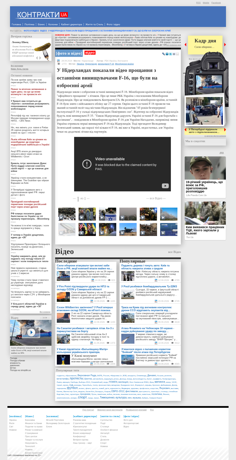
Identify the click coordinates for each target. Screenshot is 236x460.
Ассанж (160, 376)
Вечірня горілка (21, 36)
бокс (67, 394)
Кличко (59, 391)
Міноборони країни (124, 64)
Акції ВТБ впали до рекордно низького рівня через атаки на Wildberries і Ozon (26, 154)
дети (107, 388)
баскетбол (90, 391)
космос (81, 388)
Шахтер (88, 379)
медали (81, 391)
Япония (166, 394)
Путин (93, 394)
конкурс (74, 398)
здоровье (135, 388)
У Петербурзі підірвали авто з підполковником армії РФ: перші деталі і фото (28, 192)
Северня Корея (155, 398)
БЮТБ (99, 376)
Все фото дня (195, 59)
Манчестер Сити (70, 391)
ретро (116, 379)
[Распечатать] (174, 54)
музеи (65, 385)
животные (146, 394)
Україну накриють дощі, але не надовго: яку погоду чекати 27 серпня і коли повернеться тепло (29, 259)
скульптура (74, 394)
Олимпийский (96, 382)
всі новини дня (173, 45)
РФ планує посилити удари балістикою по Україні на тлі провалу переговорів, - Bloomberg (118, 43)
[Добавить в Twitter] (170, 54)
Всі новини (45, 312)
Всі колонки (17, 66)
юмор (168, 382)
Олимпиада (141, 376)
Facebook (216, 3)
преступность (144, 391)
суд (71, 384)
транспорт (155, 391)
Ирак (152, 382)
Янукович (164, 388)
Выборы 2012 (84, 382)
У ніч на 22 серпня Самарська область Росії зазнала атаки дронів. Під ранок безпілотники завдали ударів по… (91, 316)
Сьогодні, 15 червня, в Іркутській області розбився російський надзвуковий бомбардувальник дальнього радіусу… (157, 292)
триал (96, 398)
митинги (160, 381)
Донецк (123, 379)
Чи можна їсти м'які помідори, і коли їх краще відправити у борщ (30, 226)
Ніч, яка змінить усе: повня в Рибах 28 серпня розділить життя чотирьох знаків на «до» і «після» (30, 130)
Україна (80, 64)
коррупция (108, 379)
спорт (82, 397)
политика (157, 394)
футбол (72, 388)
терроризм (61, 388)
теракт (59, 385)
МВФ (130, 398)
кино (139, 394)
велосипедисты (139, 379)
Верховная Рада (87, 375)
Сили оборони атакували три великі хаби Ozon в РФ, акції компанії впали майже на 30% (28, 350)
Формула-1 (139, 385)
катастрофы (63, 379)
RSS (198, 3)
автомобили (98, 379)
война (109, 394)
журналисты (115, 388)
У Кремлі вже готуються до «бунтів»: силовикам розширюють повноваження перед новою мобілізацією (118, 36)
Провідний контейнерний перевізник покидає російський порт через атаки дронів (117, 42)
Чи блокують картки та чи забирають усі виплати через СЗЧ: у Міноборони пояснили (30, 294)
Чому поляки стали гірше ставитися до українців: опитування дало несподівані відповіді (30, 282)
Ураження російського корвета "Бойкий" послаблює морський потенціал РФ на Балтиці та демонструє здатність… (156, 358)
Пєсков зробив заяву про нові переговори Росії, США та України (28, 81)
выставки (174, 388)
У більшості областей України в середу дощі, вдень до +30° (28, 305)
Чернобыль (87, 385)
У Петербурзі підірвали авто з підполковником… (204, 130)
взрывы (148, 385)
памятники (101, 394)
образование (71, 376)
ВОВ (125, 376)
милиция (123, 381)
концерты (132, 376)
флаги (88, 388)
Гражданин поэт (127, 385)
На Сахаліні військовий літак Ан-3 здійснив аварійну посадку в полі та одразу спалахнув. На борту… (90, 337)
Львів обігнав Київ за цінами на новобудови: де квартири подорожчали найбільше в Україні (30, 142)
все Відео (156, 198)
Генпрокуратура (169, 379)
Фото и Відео (31, 31)
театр (95, 385)
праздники (85, 394)
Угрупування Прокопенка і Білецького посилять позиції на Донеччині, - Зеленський (30, 247)
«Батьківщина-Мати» (82, 359)
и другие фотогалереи (215, 136)
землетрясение (63, 398)
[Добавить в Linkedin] (167, 54)
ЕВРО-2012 (117, 391)
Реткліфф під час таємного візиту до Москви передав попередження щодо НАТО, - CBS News (30, 118)
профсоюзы (144, 388)
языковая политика (128, 394)
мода (105, 382)
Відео (43, 31)
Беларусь (99, 391)
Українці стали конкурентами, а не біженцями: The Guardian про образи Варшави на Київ (30, 180)
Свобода (74, 382)
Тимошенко (107, 397)
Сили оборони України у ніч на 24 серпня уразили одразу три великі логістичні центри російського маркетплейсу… (92, 274)
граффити (157, 379)
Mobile (206, 3)
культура (121, 397)
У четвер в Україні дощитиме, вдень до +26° (145, 45)
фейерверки (166, 385)
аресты (95, 388)
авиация (66, 382)
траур (90, 398)
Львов (59, 382)
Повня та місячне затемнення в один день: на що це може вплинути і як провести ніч (113, 35)
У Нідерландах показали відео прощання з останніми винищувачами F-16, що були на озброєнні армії (109, 31)
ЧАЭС (174, 382)
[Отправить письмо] (177, 54)
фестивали (131, 391)
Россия (106, 376)
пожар (129, 379)
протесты (76, 378)
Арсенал (156, 385)
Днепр (174, 385)
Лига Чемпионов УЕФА (139, 382)
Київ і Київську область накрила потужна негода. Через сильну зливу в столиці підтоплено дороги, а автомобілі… (157, 274)
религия (167, 376)
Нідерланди (91, 64)
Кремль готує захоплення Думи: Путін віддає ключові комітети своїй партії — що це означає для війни (30, 167)
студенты (60, 376)
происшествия (104, 385)
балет (149, 379)
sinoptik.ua (26, 370)
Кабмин (145, 398)
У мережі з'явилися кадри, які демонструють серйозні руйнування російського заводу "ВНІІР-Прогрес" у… (157, 337)
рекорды (77, 385)
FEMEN (113, 381)
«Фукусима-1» (116, 376)
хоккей (101, 388)
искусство (154, 388)
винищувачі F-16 (106, 64)
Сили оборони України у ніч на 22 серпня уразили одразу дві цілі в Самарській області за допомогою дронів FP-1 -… (92, 295)
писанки (116, 394)
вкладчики (115, 385)
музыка (137, 397)
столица (164, 391)
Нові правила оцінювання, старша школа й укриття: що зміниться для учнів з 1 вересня (29, 271)
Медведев (125, 388)
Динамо (151, 375)
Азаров (107, 391)
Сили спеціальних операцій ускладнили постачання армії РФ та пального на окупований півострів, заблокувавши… (157, 316)
